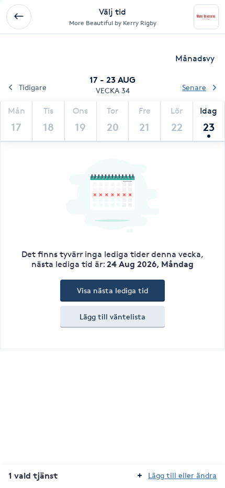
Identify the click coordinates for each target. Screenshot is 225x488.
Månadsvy (195, 58)
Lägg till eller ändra (182, 475)
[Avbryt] (18, 16)
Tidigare (33, 87)
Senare (194, 87)
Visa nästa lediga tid (112, 290)
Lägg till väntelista (112, 316)
